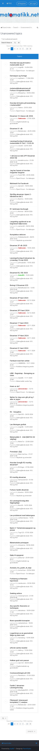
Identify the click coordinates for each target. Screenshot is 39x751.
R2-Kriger (21, 467)
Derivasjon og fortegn (18, 76)
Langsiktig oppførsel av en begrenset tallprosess (20, 223)
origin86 (20, 67)
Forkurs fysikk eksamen (19, 490)
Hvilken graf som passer (19, 660)
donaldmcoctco (23, 160)
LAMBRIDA (21, 363)
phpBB (12, 748)
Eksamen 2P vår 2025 (18, 245)
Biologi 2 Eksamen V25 (19, 285)
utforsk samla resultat (18, 648)
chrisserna (21, 545)
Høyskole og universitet (24, 240)
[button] (8, 49)
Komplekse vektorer (18, 235)
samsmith (21, 226)
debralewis (21, 610)
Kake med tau (22, 454)
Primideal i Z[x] (16, 452)
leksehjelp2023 (23, 690)
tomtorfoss (22, 570)
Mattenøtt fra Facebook (19, 183)
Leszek (20, 146)
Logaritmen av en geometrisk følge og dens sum (21, 634)
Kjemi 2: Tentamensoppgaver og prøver (22, 529)
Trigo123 (21, 532)
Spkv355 (21, 414)
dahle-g (20, 650)
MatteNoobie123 (23, 288)
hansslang (21, 638)
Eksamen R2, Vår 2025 (19, 273)
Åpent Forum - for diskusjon (25, 71)
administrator (23, 389)
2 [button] (14, 49)
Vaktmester (22, 118)
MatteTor (21, 441)
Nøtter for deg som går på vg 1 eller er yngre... (22, 398)
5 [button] (22, 49)
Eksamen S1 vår (16, 129)
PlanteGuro (21, 675)
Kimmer (20, 211)
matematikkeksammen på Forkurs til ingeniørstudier (20, 89)
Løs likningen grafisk (18, 424)
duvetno (21, 492)
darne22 (21, 186)
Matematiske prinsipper (19, 543)
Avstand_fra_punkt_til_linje (20, 568)
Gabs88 (20, 378)
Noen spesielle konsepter (20, 621)
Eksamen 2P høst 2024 (19, 298)
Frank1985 (21, 175)
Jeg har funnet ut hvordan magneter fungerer (20, 171)
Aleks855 (21, 275)
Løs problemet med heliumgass (22, 515)
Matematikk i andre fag (24, 381)
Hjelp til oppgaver (17, 555)
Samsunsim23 (23, 480)
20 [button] (27, 49)
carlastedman (22, 623)
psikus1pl (21, 558)
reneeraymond (23, 596)
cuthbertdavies (23, 518)
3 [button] (17, 49)
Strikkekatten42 (23, 237)
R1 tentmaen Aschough (19, 209)
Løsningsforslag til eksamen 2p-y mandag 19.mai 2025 (22, 259)
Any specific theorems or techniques (20, 607)
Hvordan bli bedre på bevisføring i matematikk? (22, 104)
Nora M (20, 505)
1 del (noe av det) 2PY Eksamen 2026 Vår (22, 157)
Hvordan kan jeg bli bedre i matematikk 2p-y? (20, 64)
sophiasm (21, 78)
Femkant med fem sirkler (20, 361)
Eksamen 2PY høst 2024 (19, 310)
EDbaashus (21, 93)
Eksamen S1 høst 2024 (19, 348)
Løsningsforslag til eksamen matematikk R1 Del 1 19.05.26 (22, 142)
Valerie (20, 107)
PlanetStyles (27, 748)
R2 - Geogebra (15, 412)
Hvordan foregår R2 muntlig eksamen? (21, 464)
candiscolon (22, 583)
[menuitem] (9, 3)
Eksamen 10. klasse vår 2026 (21, 116)
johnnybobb (22, 262)
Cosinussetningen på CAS (20, 673)
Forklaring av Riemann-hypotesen (19, 580)
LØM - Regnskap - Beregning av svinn (22, 374)
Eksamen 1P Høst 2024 (19, 336)
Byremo (20, 199)
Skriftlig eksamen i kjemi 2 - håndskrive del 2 (21, 195)
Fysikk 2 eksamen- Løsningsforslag (17, 686)
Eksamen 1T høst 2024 (19, 323)
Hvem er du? (15, 386)
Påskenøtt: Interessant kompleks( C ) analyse (19, 701)
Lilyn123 (21, 663)
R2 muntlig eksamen (18, 477)
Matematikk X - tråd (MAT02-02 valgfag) (22, 438)
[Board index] (19, 15)
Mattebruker (22, 131)
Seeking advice (16, 593)
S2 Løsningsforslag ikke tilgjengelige (19, 502)
